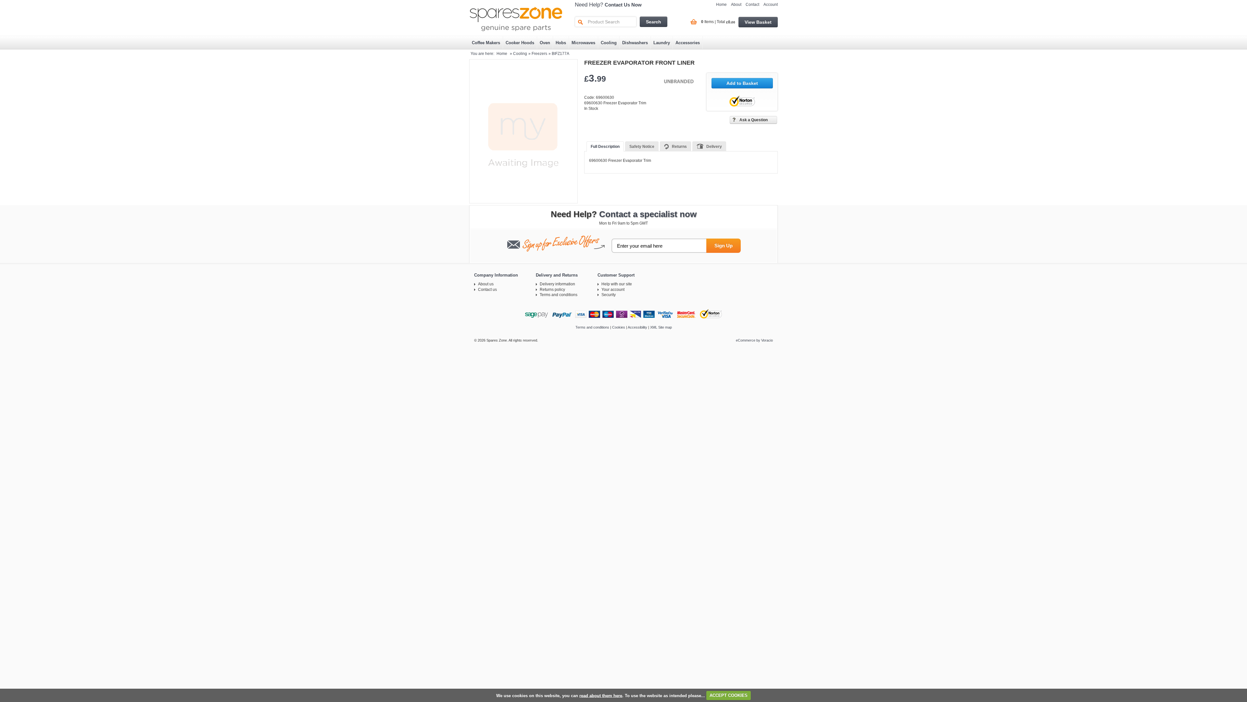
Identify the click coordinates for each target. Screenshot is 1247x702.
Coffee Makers (486, 42)
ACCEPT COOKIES (729, 695)
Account (770, 4)
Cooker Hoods (520, 42)
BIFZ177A (560, 53)
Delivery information (557, 284)
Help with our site (616, 284)
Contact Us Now (623, 4)
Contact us (487, 289)
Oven (545, 42)
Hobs (561, 42)
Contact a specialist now (648, 214)
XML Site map (661, 327)
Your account (612, 289)
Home (721, 4)
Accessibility (637, 327)
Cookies (618, 327)
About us (486, 284)
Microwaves (583, 42)
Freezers (539, 53)
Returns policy (552, 289)
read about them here (600, 695)
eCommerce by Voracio (754, 340)
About (736, 4)
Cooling (609, 42)
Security (608, 294)
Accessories (687, 42)
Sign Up (723, 245)
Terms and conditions (558, 294)
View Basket (758, 22)
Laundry (661, 42)
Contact (752, 4)
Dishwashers (635, 42)
